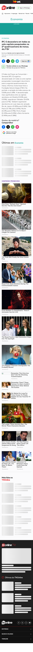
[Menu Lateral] (2, 14)
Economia (16, 19)
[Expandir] (30, 639)
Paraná (27, 13)
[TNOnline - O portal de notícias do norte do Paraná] (8, 8)
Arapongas (14, 13)
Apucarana (7, 13)
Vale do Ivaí (21, 13)
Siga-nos (24, 61)
